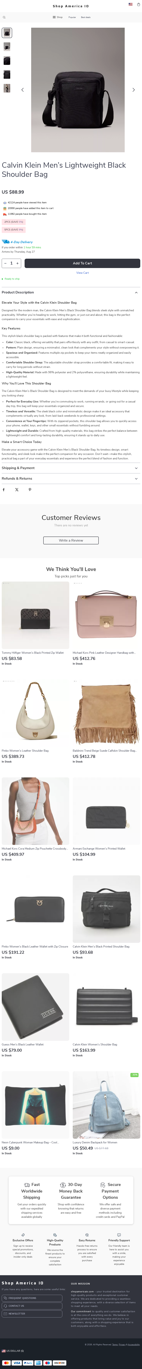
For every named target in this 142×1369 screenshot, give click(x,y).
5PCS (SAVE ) (13, 230)
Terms (115, 1345)
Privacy (122, 1345)
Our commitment (81, 1311)
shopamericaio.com (82, 1291)
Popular (72, 17)
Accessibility (134, 1345)
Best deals (86, 17)
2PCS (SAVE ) (13, 222)
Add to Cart (82, 263)
